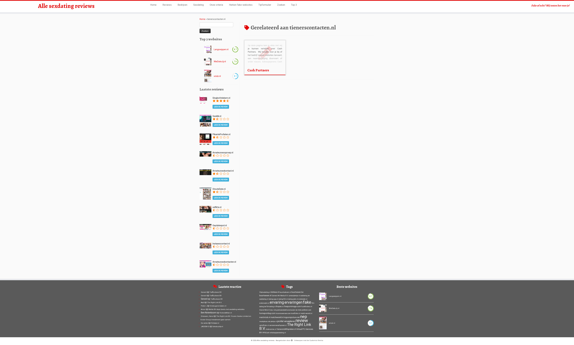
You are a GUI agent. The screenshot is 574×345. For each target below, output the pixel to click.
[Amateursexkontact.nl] (205, 172)
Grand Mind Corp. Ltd (267, 310)
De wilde (204, 323)
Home (153, 4)
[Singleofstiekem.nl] (203, 100)
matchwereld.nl (277, 317)
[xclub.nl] (208, 76)
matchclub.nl (264, 317)
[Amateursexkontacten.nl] (205, 264)
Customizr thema (316, 340)
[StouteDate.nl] (205, 193)
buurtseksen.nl (285, 292)
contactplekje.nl (294, 296)
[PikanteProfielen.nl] (205, 138)
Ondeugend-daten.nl (218, 306)
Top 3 (294, 4)
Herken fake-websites (240, 4)
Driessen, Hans (207, 316)
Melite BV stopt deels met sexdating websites (226, 309)
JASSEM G (205, 327)
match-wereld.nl (306, 313)
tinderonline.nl (271, 329)
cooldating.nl (263, 299)
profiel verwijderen (286, 321)
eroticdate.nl (303, 299)
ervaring (277, 302)
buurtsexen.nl (265, 295)
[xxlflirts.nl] (205, 209)
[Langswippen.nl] (208, 49)
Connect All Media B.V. (280, 296)
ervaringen (293, 302)
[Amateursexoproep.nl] (205, 154)
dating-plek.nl (293, 299)
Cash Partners (258, 70)
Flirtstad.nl (215, 323)
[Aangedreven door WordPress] (292, 340)
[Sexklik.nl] (205, 120)
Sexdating (198, 4)
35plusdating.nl (265, 292)
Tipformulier (264, 4)
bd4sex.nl (275, 292)
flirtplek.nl (280, 306)
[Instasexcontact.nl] (205, 245)
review (302, 320)
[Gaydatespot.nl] (205, 227)
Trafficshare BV (216, 292)
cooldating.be (305, 296)
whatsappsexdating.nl (278, 333)
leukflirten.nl (295, 313)
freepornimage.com (292, 306)
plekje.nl (274, 321)
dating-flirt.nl (283, 299)
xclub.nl (217, 76)
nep (303, 316)
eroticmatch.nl (264, 303)
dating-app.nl (273, 299)
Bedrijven (182, 4)
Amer (203, 309)
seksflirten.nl (264, 325)
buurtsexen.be (297, 292)
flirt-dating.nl (271, 307)
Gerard (203, 292)
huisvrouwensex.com (283, 313)
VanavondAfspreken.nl (286, 329)
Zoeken (281, 4)
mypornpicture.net (292, 317)
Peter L (204, 306)
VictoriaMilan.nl (226, 313)
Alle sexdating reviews (66, 6)
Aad (202, 302)
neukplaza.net (264, 321)
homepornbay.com (267, 313)
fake (307, 302)
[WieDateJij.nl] (208, 61)
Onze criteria (216, 4)
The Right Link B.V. (214, 302)
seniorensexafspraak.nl (278, 325)
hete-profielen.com (304, 310)
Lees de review (221, 107)
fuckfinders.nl (306, 306)
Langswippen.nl (221, 49)
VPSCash (266, 333)
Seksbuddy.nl (217, 327)
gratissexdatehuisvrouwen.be (287, 310)
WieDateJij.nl (220, 61)
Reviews (167, 4)
